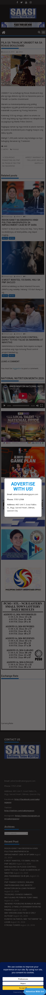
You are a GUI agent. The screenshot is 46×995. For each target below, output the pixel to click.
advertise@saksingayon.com (25, 494)
